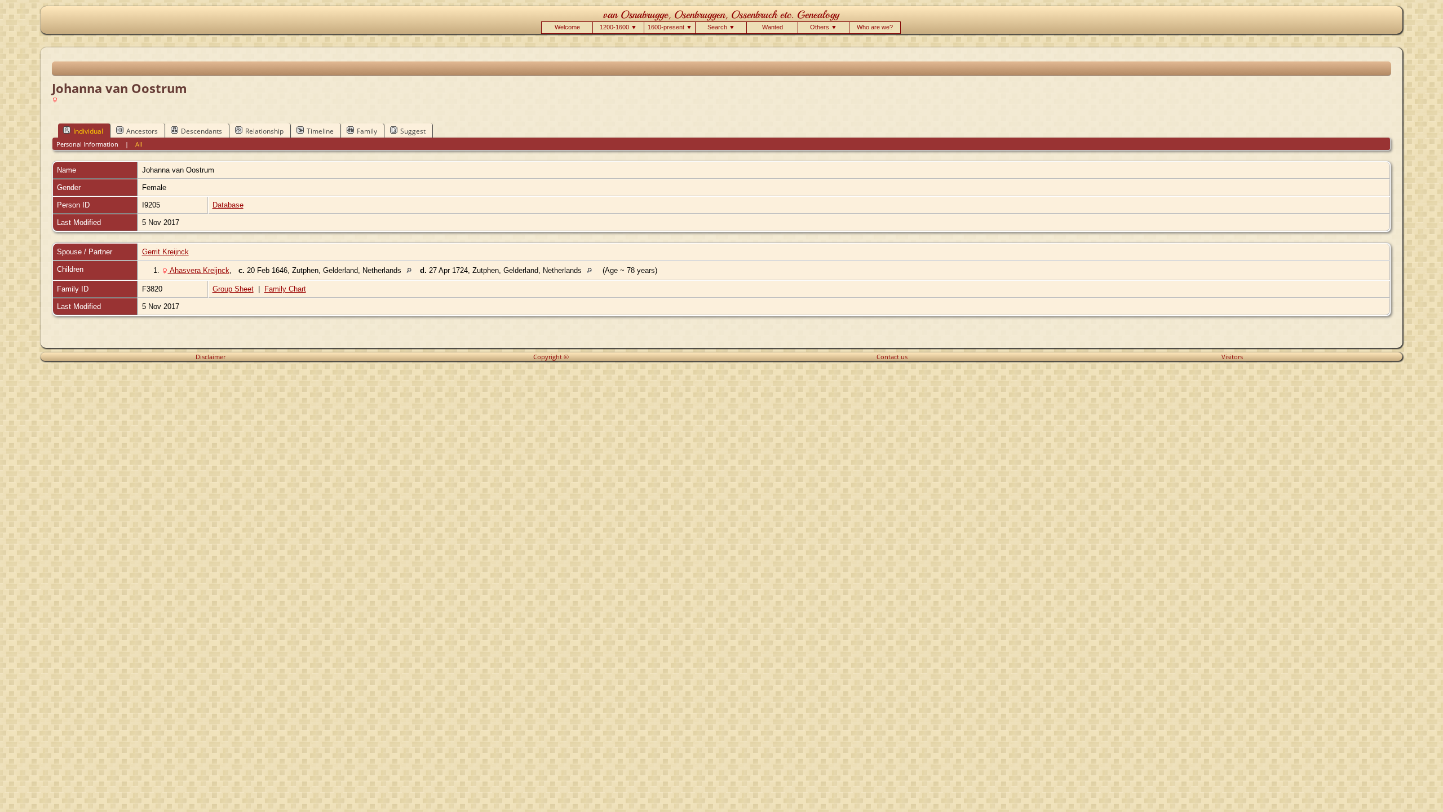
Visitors (1232, 356)
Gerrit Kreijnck (165, 252)
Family (367, 131)
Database (228, 205)
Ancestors (142, 131)
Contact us (892, 356)
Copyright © (551, 356)
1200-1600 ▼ (618, 27)
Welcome (567, 27)
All (139, 144)
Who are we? (875, 27)
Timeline (320, 131)
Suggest (413, 131)
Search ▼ (721, 27)
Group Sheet (233, 289)
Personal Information (87, 144)
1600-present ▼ (670, 27)
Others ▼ (823, 27)
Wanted (772, 27)
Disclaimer (210, 356)
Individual (88, 131)
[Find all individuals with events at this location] (412, 270)
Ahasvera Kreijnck (198, 270)
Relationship (264, 131)
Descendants (201, 131)
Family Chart (285, 289)
